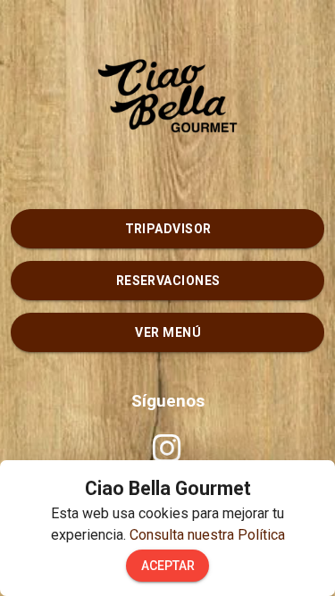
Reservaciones (168, 280)
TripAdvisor (168, 229)
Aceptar (168, 565)
